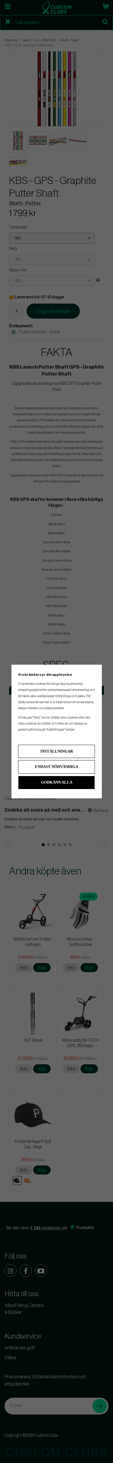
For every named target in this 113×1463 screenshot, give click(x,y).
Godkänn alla (56, 782)
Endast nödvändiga (56, 766)
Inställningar (56, 751)
